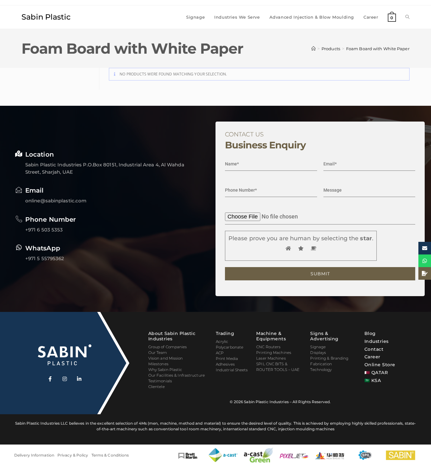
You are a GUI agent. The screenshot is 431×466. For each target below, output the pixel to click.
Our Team (157, 352)
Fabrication (321, 363)
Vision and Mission (165, 358)
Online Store (379, 364)
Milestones (158, 363)
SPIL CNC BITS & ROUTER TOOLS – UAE (277, 366)
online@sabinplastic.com (55, 201)
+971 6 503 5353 (44, 230)
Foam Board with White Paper (378, 48)
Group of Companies (167, 346)
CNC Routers (268, 346)
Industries (376, 341)
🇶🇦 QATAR (376, 372)
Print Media (227, 358)
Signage (318, 346)
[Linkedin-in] (79, 378)
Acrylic (222, 341)
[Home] (313, 48)
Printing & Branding (329, 358)
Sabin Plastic (46, 16)
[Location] (19, 154)
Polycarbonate (229, 347)
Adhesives (225, 364)
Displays (318, 352)
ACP (220, 352)
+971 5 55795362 (44, 258)
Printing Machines (273, 352)
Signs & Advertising (324, 336)
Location (39, 154)
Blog (370, 333)
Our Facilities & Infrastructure (176, 375)
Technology (321, 369)
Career (372, 357)
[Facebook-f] (50, 378)
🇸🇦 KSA (372, 380)
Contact (374, 349)
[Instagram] (64, 378)
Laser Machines (271, 358)
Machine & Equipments (271, 336)
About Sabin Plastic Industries (172, 336)
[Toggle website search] (407, 17)
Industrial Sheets (232, 369)
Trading (225, 333)
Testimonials (160, 381)
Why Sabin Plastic (165, 369)
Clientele (156, 386)
